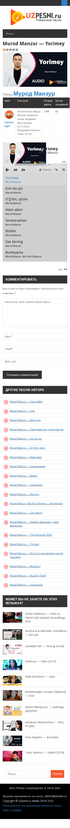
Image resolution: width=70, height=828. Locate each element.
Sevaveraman (16, 222)
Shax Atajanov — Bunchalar (42, 737)
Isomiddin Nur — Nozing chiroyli (44, 646)
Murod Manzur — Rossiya (24, 494)
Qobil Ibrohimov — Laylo (40, 676)
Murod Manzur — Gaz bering (26, 512)
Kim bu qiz (14, 190)
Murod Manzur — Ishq (22, 411)
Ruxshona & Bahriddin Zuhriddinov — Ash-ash (46, 632)
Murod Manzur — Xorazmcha (26, 584)
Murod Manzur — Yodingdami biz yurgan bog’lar (37, 429)
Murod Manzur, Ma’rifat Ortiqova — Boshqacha (36, 503)
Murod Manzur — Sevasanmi (26, 484)
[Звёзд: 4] (13, 49)
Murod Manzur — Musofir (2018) (28, 575)
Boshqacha (23, 254)
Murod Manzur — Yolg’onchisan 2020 (31, 534)
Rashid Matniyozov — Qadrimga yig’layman (44, 709)
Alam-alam (14, 211)
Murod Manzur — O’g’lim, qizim (27, 447)
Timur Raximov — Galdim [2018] (44, 752)
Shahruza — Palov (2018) (40, 661)
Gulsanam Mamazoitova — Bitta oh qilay (44, 724)
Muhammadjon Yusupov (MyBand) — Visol (45, 693)
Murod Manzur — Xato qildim (26, 401)
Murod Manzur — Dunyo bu (25, 420)
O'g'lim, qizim (16, 201)
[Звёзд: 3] (10, 49)
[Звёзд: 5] (16, 49)
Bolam (13, 233)
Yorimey (13, 180)
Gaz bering (14, 243)
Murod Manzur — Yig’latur (24, 544)
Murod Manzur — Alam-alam (26, 457)
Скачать (46, 169)
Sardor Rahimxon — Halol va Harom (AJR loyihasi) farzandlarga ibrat (45, 617)
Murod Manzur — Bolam (23, 475)
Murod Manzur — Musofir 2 (25, 566)
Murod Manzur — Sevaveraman (28, 466)
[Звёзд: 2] (7, 49)
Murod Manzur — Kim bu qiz (26, 438)
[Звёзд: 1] (4, 49)
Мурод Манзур (34, 93)
